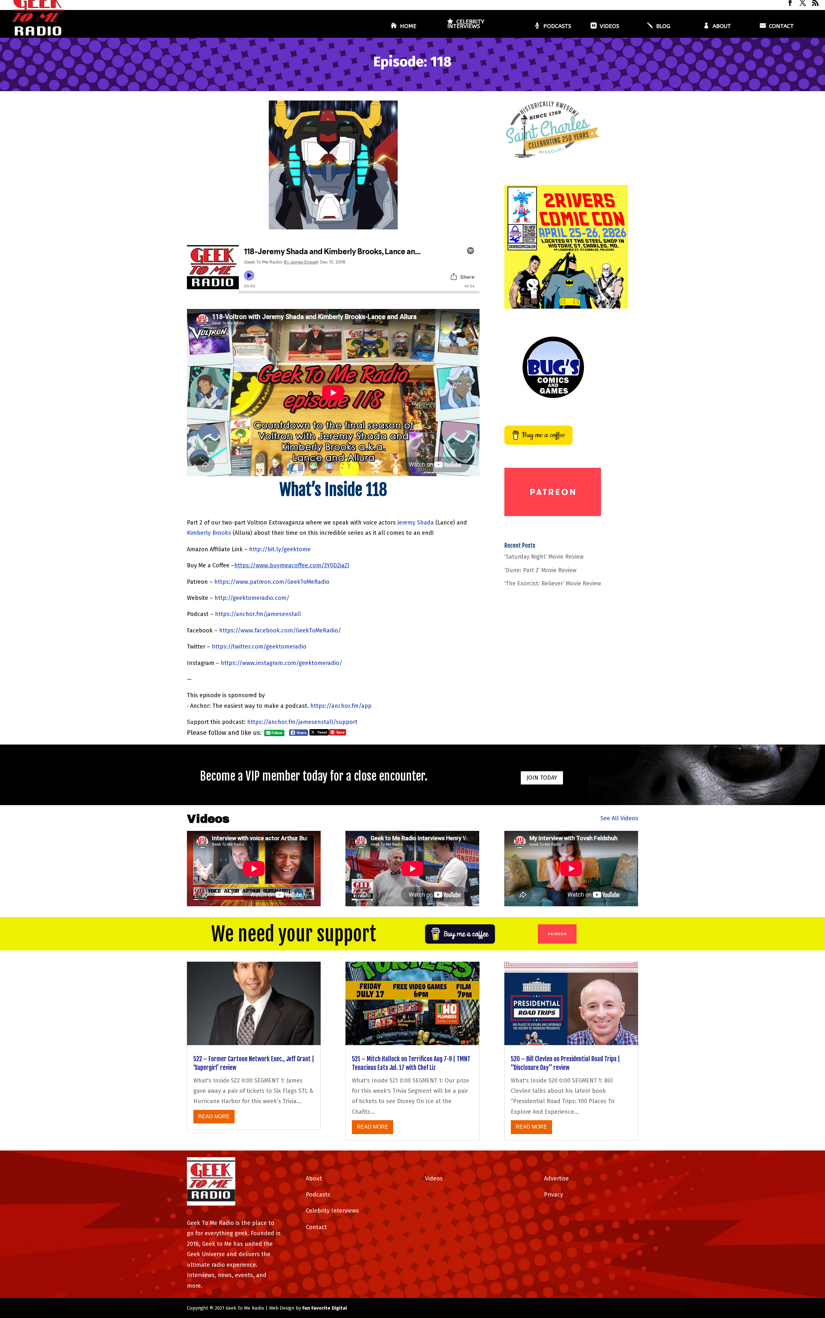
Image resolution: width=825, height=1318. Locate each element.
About (722, 26)
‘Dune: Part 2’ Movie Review (540, 570)
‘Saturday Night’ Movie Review (544, 556)
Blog (663, 26)
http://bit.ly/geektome (280, 549)
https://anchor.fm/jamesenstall (258, 614)
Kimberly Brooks (209, 532)
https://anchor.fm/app (341, 705)
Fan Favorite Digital (324, 1308)
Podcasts (557, 26)
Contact (781, 26)
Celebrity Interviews (465, 24)
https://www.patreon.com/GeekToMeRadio (271, 581)
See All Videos (619, 818)
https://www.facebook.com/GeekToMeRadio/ (280, 630)
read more (214, 1116)
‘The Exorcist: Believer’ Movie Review (552, 583)
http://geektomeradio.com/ (252, 597)
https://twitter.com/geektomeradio (259, 646)
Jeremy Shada (415, 522)
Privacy (553, 1194)
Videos (609, 26)
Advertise (556, 1178)
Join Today (542, 777)
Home (408, 26)
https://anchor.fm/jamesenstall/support (302, 722)
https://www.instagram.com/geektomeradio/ (281, 663)
